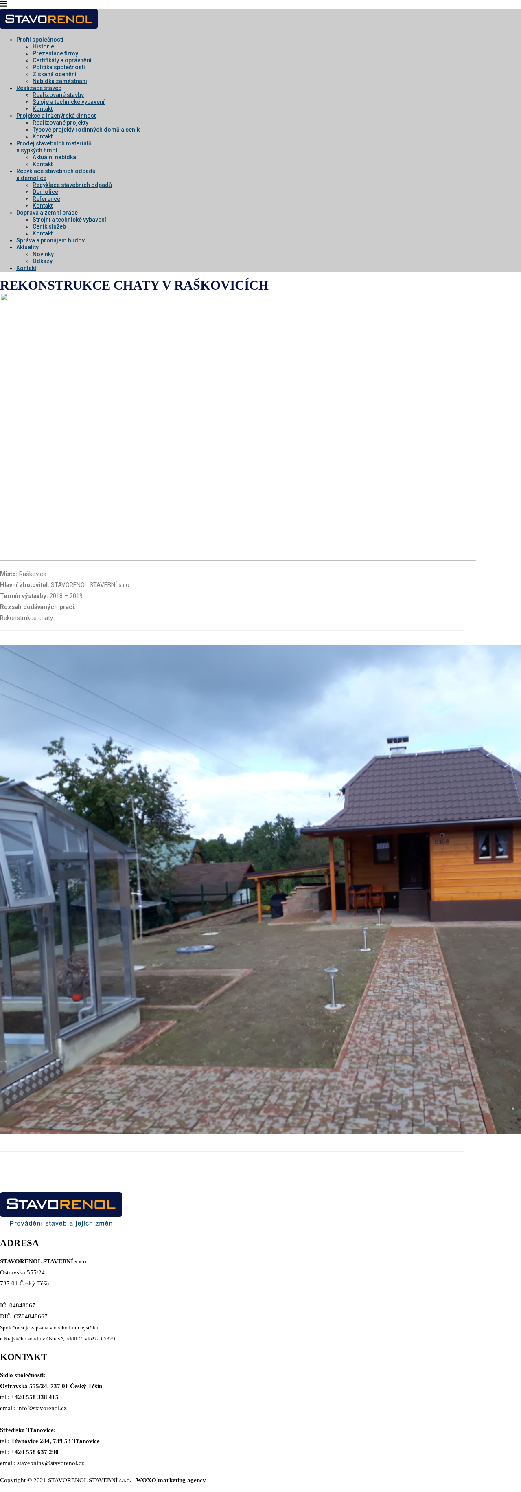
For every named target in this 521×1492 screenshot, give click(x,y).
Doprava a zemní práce (47, 212)
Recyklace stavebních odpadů (72, 185)
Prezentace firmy (55, 53)
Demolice (45, 192)
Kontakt (43, 108)
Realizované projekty (60, 122)
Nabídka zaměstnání (60, 81)
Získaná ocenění (55, 74)
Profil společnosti (39, 39)
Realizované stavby (58, 95)
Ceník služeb (49, 226)
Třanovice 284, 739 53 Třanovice (55, 1441)
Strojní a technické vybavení (69, 219)
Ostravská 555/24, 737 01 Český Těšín (51, 1386)
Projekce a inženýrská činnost (56, 115)
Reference (46, 199)
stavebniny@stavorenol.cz (50, 1463)
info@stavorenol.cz (42, 1408)
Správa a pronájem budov (50, 240)
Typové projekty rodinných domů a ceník (86, 129)
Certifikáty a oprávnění (62, 60)
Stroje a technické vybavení (69, 102)
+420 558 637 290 (35, 1452)
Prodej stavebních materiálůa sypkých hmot (54, 147)
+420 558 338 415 (35, 1397)
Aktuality (27, 247)
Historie (43, 46)
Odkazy (43, 261)
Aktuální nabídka (54, 157)
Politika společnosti (59, 67)
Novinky (43, 254)
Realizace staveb (38, 88)
